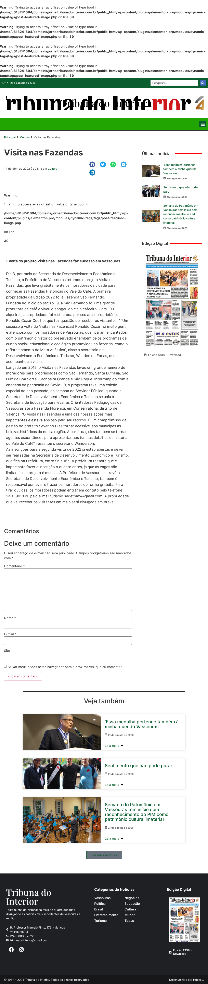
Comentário (14, 566)
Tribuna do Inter (28, 896)
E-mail (10, 634)
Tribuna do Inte (104, 102)
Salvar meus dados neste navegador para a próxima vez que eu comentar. (65, 666)
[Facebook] (11, 949)
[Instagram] (21, 949)
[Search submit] (203, 83)
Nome (10, 617)
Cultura (25, 137)
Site (7, 650)
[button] (202, 124)
